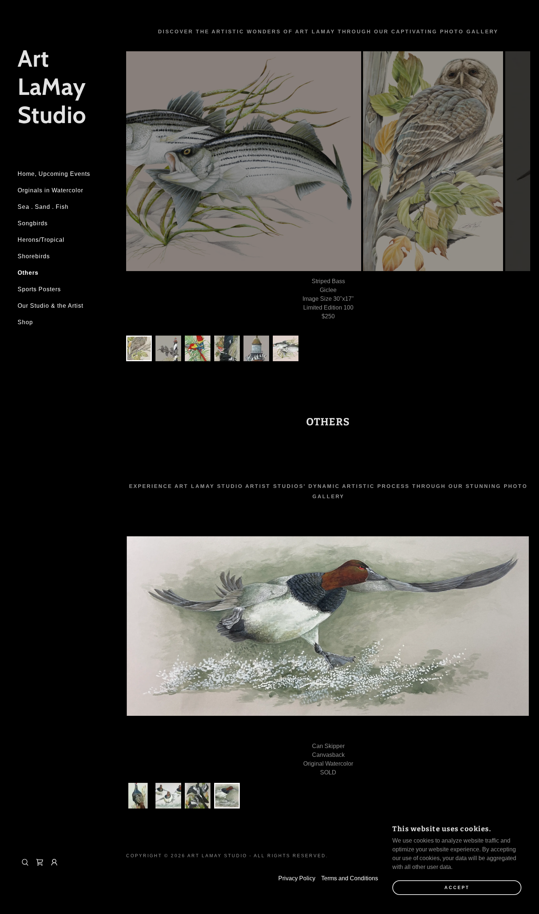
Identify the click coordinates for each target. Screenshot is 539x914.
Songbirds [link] (33, 223)
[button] (54, 862)
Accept (456, 887)
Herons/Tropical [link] (41, 240)
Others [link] (28, 273)
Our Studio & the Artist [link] (50, 306)
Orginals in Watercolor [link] (50, 190)
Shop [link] (25, 322)
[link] (59, 121)
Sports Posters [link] (39, 289)
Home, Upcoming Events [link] (54, 174)
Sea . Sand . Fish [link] (43, 207)
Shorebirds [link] (34, 256)
